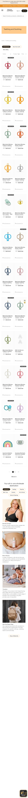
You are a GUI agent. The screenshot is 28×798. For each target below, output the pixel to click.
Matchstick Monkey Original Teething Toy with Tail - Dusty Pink (20, 283)
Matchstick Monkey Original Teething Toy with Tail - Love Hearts (20, 386)
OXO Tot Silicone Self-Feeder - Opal (7, 213)
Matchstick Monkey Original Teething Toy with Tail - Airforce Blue (8, 283)
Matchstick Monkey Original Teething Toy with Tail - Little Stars (8, 317)
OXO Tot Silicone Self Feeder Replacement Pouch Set (20, 352)
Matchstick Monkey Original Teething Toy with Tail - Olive (8, 351)
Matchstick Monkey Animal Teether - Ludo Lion (8, 180)
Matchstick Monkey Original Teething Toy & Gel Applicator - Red (8, 77)
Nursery (13, 492)
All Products (6, 46)
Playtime (22, 489)
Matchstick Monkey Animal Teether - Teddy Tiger (20, 145)
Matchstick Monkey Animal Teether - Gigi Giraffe (20, 248)
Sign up (24, 10)
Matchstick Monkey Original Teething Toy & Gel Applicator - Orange (20, 111)
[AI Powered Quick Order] (23, 793)
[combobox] (14, 16)
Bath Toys (5, 492)
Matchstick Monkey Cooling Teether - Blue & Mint (8, 420)
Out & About (22, 492)
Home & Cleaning (14, 495)
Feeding (14, 489)
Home (3, 40)
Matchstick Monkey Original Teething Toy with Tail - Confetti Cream (8, 386)
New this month (16, 46)
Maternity (6, 489)
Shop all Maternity (14, 636)
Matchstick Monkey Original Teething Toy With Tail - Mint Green (20, 317)
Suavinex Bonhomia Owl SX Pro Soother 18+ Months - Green (20, 454)
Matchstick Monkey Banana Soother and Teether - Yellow (20, 214)
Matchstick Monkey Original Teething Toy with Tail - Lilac (20, 420)
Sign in (18, 10)
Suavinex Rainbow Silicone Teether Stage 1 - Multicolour (7, 454)
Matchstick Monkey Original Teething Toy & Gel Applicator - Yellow (8, 111)
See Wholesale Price (7, 86)
